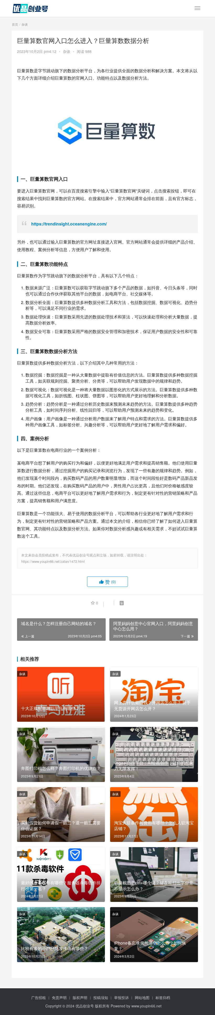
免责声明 (59, 997)
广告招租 (38, 997)
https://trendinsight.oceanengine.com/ (69, 224)
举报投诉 (121, 997)
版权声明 (80, 997)
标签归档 (162, 997)
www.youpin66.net (146, 1005)
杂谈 (66, 51)
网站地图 (142, 997)
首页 (15, 24)
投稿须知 (100, 997)
